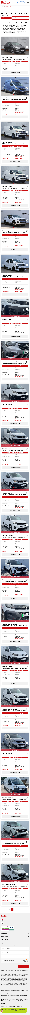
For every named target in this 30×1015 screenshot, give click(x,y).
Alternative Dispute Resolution (21, 999)
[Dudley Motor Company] (5, 2)
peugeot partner (7, 319)
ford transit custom (8, 884)
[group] (15, 46)
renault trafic (6, 98)
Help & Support (22, 1002)
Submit (23, 966)
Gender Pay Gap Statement (21, 1000)
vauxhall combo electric (9, 362)
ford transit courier (8, 580)
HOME (2, 6)
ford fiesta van (7, 57)
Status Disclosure (5, 1002)
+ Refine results (6, 18)
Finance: (17, 108)
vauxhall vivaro (7, 142)
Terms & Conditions (14, 1002)
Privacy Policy (4, 999)
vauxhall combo (7, 493)
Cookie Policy (11, 999)
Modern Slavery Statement (8, 1000)
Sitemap (3, 1003)
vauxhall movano (7, 798)
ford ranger (6, 231)
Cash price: (5, 68)
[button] (27, 47)
